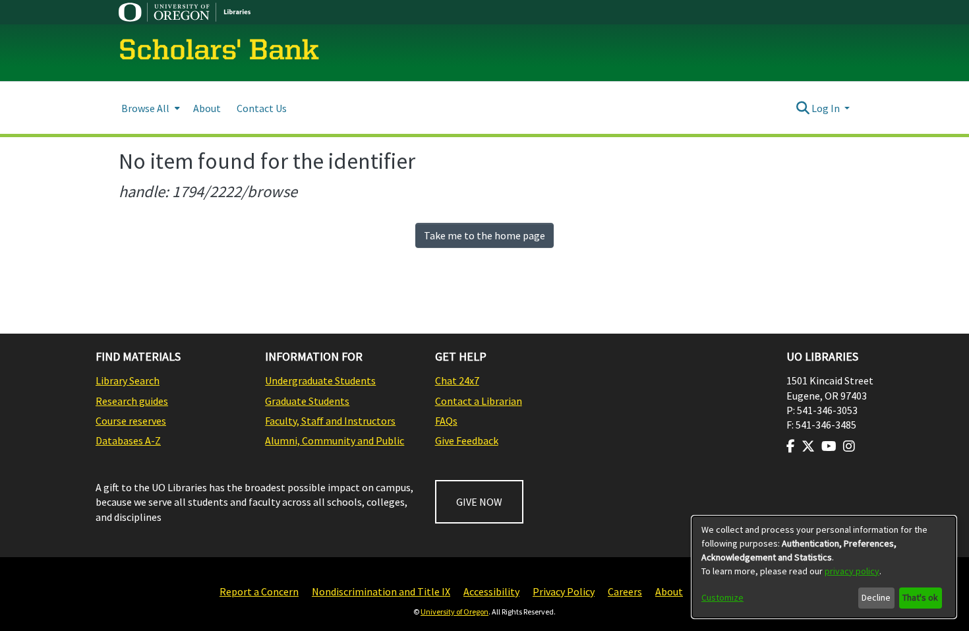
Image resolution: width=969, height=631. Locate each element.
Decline (876, 597)
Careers (625, 591)
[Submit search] (802, 108)
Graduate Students (307, 400)
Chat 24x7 (457, 380)
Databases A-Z (128, 440)
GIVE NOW (479, 501)
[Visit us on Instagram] (849, 446)
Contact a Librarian (478, 400)
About (669, 591)
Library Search (128, 380)
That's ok (920, 597)
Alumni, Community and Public (334, 440)
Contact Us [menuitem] (262, 108)
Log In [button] (826, 108)
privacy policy (852, 571)
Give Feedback (466, 440)
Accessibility (491, 591)
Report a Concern (259, 591)
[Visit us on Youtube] (829, 446)
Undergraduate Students (320, 380)
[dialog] (824, 567)
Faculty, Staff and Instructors (330, 420)
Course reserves (131, 420)
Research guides (132, 400)
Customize (722, 597)
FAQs (446, 420)
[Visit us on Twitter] (808, 446)
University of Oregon (454, 611)
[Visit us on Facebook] (790, 446)
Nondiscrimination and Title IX (381, 591)
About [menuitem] (207, 108)
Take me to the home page (484, 235)
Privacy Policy (564, 591)
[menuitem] (149, 108)
